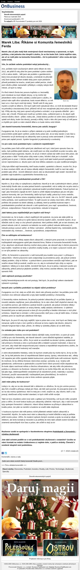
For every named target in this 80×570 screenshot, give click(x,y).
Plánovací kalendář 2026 (12, 17)
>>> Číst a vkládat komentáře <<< (14, 465)
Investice (35, 469)
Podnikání (27, 469)
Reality (41, 469)
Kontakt (17, 1)
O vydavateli (21, 568)
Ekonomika (18, 469)
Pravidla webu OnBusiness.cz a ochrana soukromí (41, 568)
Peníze (52, 469)
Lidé (47, 469)
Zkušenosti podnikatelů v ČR (14, 19)
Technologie (59, 469)
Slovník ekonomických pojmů (40, 476)
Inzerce (10, 1)
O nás (3, 1)
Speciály (5, 471)
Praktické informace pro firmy (40, 559)
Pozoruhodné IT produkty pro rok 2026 (23, 21)
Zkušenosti (69, 469)
